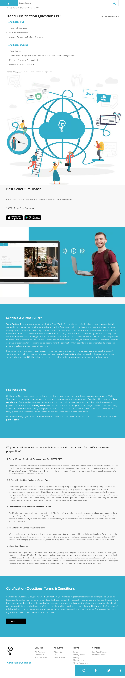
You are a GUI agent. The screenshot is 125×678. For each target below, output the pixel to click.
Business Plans (41, 657)
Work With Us (60, 657)
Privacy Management (78, 658)
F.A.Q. (56, 655)
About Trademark (80, 663)
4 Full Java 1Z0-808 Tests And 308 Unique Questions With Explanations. (39, 199)
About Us (58, 652)
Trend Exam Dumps (17, 44)
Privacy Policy (78, 655)
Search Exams (25, 3)
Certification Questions (19, 662)
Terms (13, 621)
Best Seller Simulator (23, 189)
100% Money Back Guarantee (20, 208)
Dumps (15, 51)
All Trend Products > (110, 16)
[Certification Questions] (9, 3)
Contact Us (39, 655)
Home (8, 8)
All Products (40, 652)
